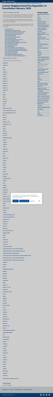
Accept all (15, 201)
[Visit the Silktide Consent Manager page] (39, 201)
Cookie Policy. (19, 197)
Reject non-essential (24, 201)
